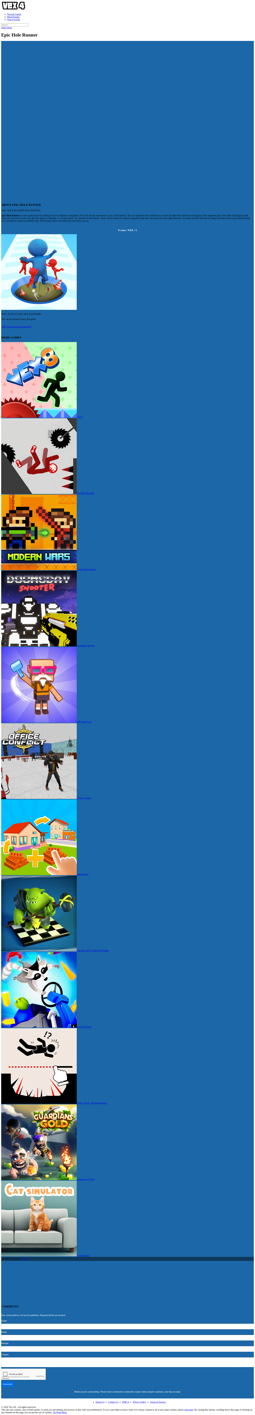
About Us (99, 1402)
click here (188, 1409)
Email (4, 1332)
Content (5, 1354)
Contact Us (113, 1402)
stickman (21, 326)
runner (14, 326)
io (26, 326)
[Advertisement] (127, 61)
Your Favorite (13, 19)
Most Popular (13, 17)
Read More (61, 1412)
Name (5, 1321)
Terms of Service (158, 1402)
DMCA (125, 1402)
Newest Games (14, 14)
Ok (54, 1412)
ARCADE (6, 326)
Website (5, 1343)
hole (29, 326)
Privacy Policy (139, 1402)
